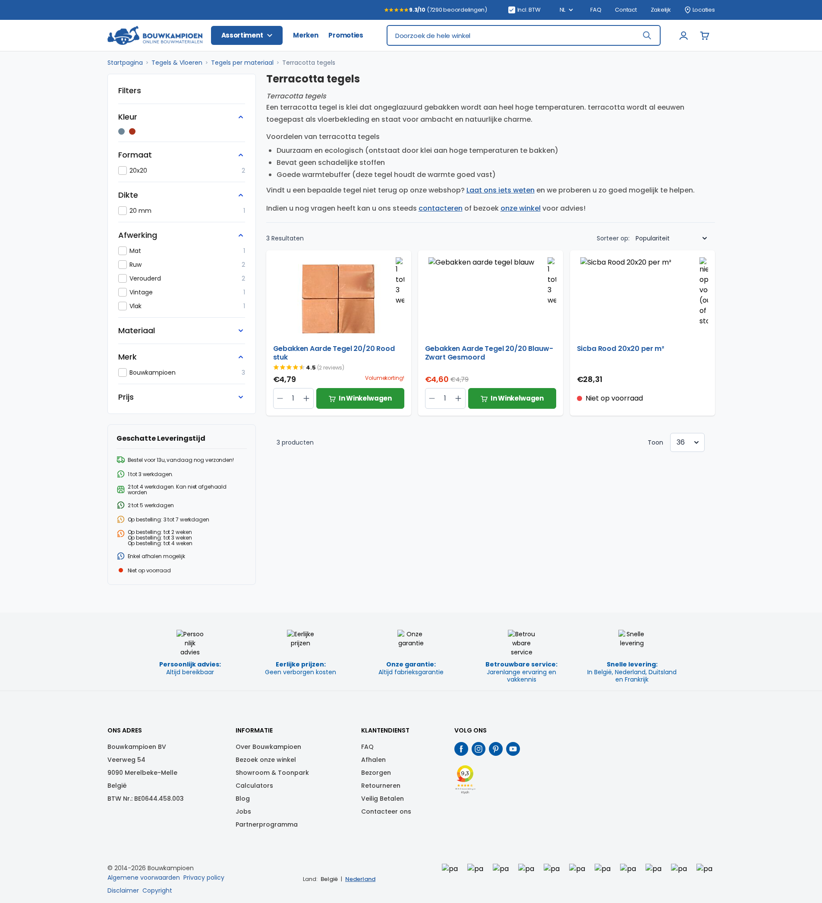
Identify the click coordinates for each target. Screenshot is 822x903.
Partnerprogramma (267, 824)
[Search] (647, 35)
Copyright (157, 890)
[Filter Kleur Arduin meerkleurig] (121, 131)
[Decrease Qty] (306, 398)
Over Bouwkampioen (268, 746)
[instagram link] (478, 749)
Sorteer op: (613, 238)
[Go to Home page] (154, 35)
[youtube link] (513, 749)
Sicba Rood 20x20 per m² (621, 349)
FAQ (595, 9)
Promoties (345, 35)
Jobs (243, 811)
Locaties (704, 9)
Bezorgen (376, 772)
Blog (243, 798)
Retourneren (380, 785)
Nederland (360, 879)
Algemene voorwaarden (143, 877)
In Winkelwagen (365, 398)
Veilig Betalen (382, 798)
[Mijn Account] (684, 35)
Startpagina (125, 62)
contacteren (441, 208)
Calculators (254, 785)
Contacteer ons (386, 811)
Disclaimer (123, 890)
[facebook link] (461, 749)
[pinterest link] (496, 749)
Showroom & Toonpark (272, 772)
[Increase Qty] (280, 398)
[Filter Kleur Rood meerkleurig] (132, 131)
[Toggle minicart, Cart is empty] (704, 35)
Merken (305, 35)
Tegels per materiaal (242, 62)
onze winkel (521, 208)
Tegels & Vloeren (176, 62)
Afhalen (373, 759)
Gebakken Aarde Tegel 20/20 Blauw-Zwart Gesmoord (489, 353)
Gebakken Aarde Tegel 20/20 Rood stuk (334, 353)
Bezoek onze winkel (266, 759)
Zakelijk (661, 9)
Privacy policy (203, 877)
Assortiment (242, 35)
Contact (625, 9)
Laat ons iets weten (500, 190)
